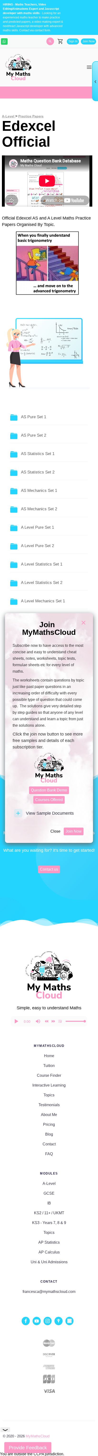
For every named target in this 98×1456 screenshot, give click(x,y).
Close (55, 831)
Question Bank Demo (49, 790)
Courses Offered (49, 800)
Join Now (74, 831)
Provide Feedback (28, 1447)
